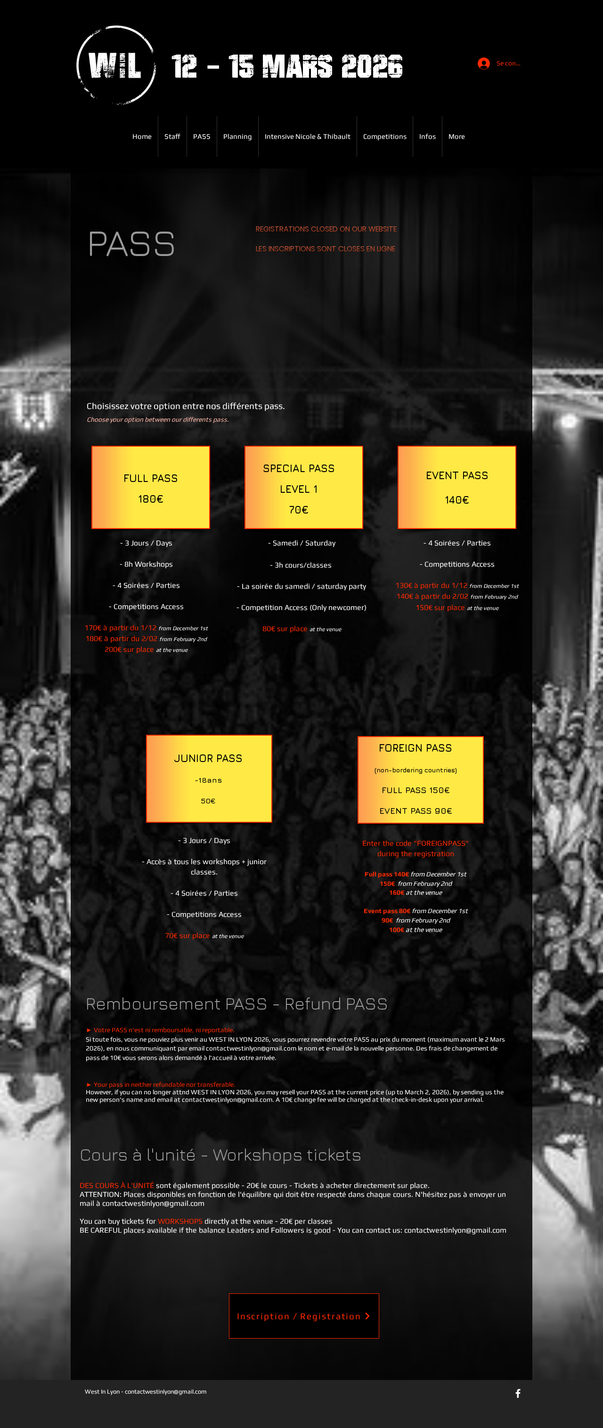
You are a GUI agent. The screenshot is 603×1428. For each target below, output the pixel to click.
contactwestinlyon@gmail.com (251, 1048)
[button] (202, 136)
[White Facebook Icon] (518, 1393)
